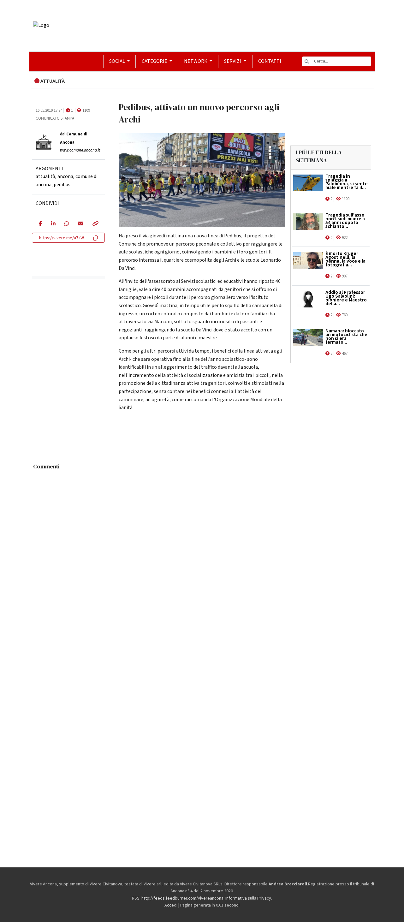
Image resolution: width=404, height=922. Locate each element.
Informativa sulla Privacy (248, 898)
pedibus (62, 184)
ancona (65, 176)
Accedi (170, 905)
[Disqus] (202, 552)
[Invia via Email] (80, 224)
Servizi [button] (233, 61)
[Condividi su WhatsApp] (66, 224)
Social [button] (117, 61)
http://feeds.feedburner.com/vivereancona (182, 898)
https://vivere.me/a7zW (61, 238)
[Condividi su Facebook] (40, 224)
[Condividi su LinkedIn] (53, 224)
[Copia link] (95, 224)
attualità (45, 176)
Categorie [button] (155, 61)
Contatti (269, 61)
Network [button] (196, 61)
